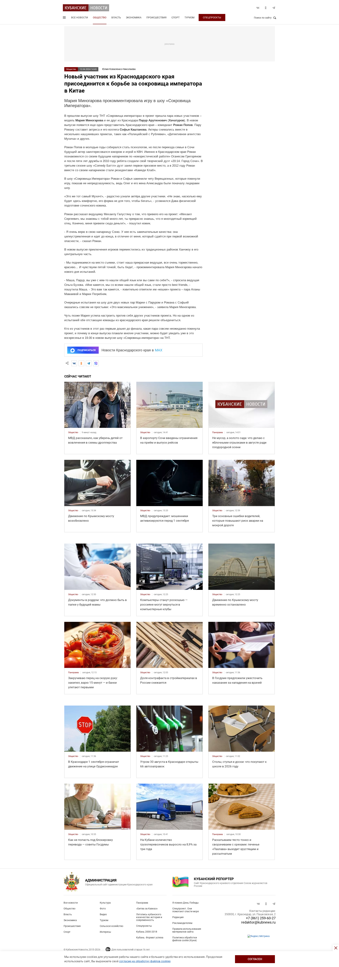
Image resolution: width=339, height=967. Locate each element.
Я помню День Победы (185, 902)
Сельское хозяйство (111, 926)
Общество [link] (73, 432)
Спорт (175, 17)
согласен (255, 959)
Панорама (142, 902)
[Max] (96, 363)
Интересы (105, 931)
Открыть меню (64, 18)
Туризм (189, 17)
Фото (103, 908)
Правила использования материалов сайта (186, 930)
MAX (158, 350)
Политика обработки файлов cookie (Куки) (184, 939)
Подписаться (87, 350)
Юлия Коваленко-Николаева (119, 69)
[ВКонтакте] (74, 363)
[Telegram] (88, 363)
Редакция (178, 917)
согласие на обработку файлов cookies (145, 961)
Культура (105, 902)
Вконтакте (257, 7)
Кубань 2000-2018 (146, 931)
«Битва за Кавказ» (147, 908)
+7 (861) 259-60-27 (261, 918)
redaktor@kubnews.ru (258, 922)
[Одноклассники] (81, 363)
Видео (103, 914)
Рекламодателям (182, 923)
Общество (99, 17)
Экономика (133, 17)
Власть (116, 17)
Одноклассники (265, 7)
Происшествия (156, 17)
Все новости (79, 17)
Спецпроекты (212, 17)
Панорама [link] (217, 432)
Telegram (273, 7)
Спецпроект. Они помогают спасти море (185, 910)
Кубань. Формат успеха (149, 937)
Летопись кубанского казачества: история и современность (149, 917)
